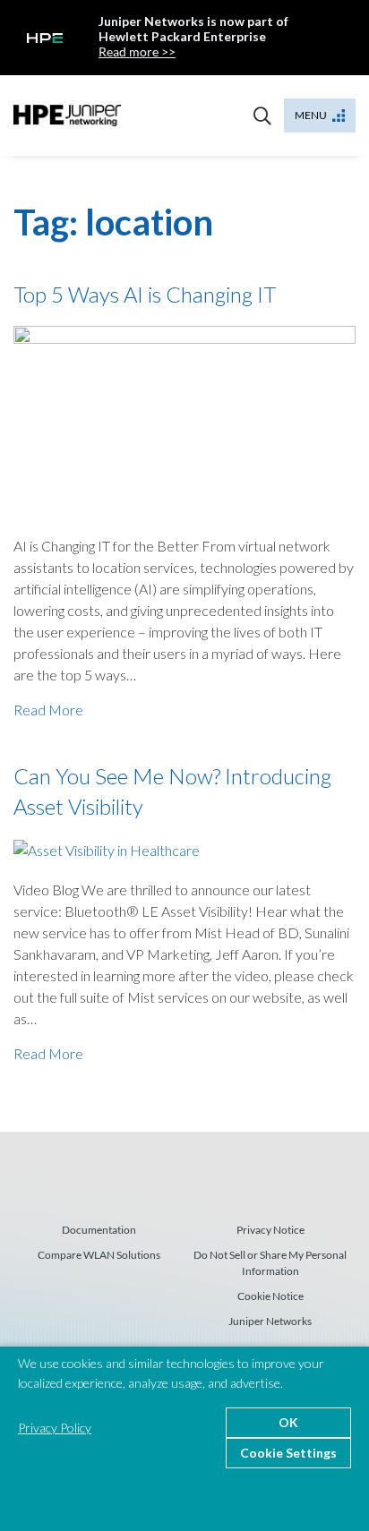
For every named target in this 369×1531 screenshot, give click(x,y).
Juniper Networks (270, 1321)
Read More (48, 709)
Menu (311, 115)
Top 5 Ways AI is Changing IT (144, 294)
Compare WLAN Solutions (99, 1255)
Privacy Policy (54, 1427)
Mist (67, 115)
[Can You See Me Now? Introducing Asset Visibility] (106, 848)
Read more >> (137, 51)
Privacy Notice (270, 1229)
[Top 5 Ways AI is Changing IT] (184, 419)
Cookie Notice (270, 1296)
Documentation (99, 1229)
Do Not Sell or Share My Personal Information (270, 1263)
